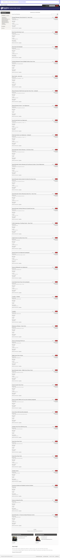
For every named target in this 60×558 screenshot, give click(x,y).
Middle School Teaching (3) (5, 21)
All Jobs (3, 26)
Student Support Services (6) (5, 22)
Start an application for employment (22, 536)
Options (56, 15)
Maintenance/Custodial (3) (5, 20)
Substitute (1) (3, 23)
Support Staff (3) (4, 24)
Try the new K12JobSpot (22, 1)
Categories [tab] (3, 15)
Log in (13, 542)
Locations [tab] (7, 15)
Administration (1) (4, 17)
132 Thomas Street (45, 556)
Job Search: (47, 5)
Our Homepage (4, 4)
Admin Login (57, 556)
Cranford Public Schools (39, 556)
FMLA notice (3, 28)
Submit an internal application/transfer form (46, 539)
